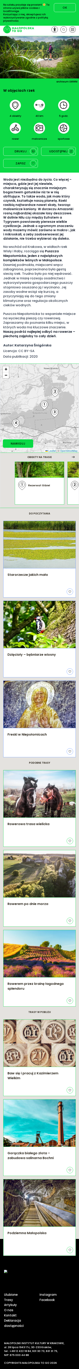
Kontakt (10, 1315)
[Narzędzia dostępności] (54, 29)
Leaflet (52, 450)
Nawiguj (18, 444)
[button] (44, 405)
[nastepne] (73, 457)
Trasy (8, 1300)
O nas (8, 1310)
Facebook (47, 1300)
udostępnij (58, 151)
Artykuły (10, 1305)
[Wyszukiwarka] (63, 29)
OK (65, 8)
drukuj (21, 151)
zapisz (21, 163)
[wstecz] (5, 457)
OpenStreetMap (69, 450)
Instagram (48, 1295)
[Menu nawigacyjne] (72, 29)
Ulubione (11, 1295)
